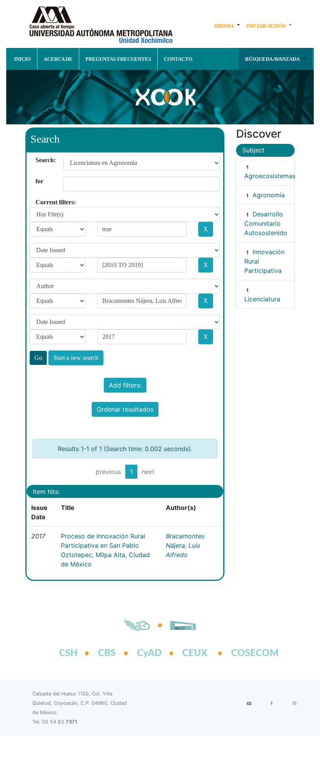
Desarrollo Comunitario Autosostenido (265, 223)
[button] (227, 26)
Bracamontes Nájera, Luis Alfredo (185, 545)
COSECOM (246, 653)
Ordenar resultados (125, 409)
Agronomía (268, 195)
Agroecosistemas (269, 176)
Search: (38, 160)
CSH (68, 653)
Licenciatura (262, 299)
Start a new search (75, 357)
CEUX (195, 653)
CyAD (149, 653)
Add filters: (125, 385)
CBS (107, 653)
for (38, 181)
